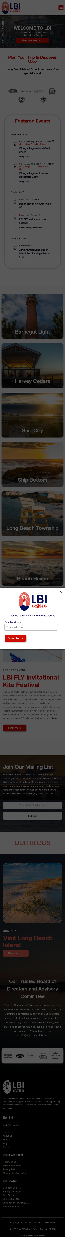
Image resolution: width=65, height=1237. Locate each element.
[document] (32, 618)
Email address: (13, 622)
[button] (61, 592)
